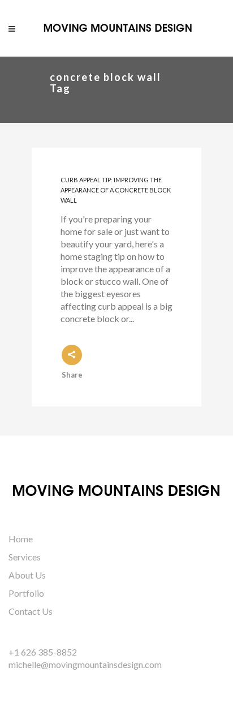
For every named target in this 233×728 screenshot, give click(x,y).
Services (24, 556)
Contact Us (30, 611)
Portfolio (26, 593)
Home (20, 538)
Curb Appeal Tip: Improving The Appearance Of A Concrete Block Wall (116, 190)
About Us (27, 574)
